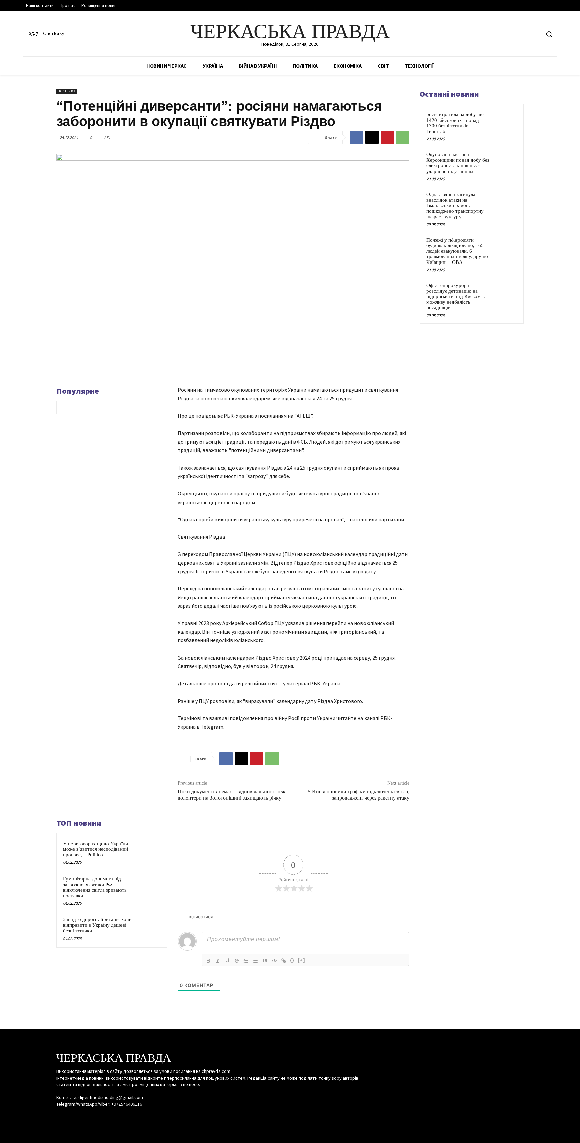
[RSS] (522, 34)
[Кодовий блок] (274, 961)
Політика (67, 91)
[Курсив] (218, 961)
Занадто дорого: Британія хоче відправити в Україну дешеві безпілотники (97, 925)
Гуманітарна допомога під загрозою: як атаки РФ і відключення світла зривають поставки (95, 887)
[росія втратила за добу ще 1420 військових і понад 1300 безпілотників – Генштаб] (505, 122)
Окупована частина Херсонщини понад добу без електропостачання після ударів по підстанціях (457, 163)
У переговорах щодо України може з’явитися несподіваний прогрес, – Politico (95, 849)
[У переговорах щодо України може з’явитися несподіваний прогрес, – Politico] (148, 852)
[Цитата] (265, 961)
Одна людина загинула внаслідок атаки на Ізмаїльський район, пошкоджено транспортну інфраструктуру (455, 205)
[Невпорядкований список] (255, 961)
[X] (534, 34)
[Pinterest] (387, 137)
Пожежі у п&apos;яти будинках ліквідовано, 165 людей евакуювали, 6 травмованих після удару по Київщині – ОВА (457, 251)
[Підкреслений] (227, 961)
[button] (549, 34)
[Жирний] (208, 961)
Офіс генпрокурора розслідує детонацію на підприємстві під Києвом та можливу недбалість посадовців (456, 296)
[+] (301, 960)
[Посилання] (283, 961)
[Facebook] (509, 34)
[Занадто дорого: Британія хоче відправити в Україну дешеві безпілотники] (148, 928)
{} (292, 960)
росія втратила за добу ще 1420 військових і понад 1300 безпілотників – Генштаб (455, 123)
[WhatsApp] (402, 137)
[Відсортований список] (246, 961)
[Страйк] (236, 961)
